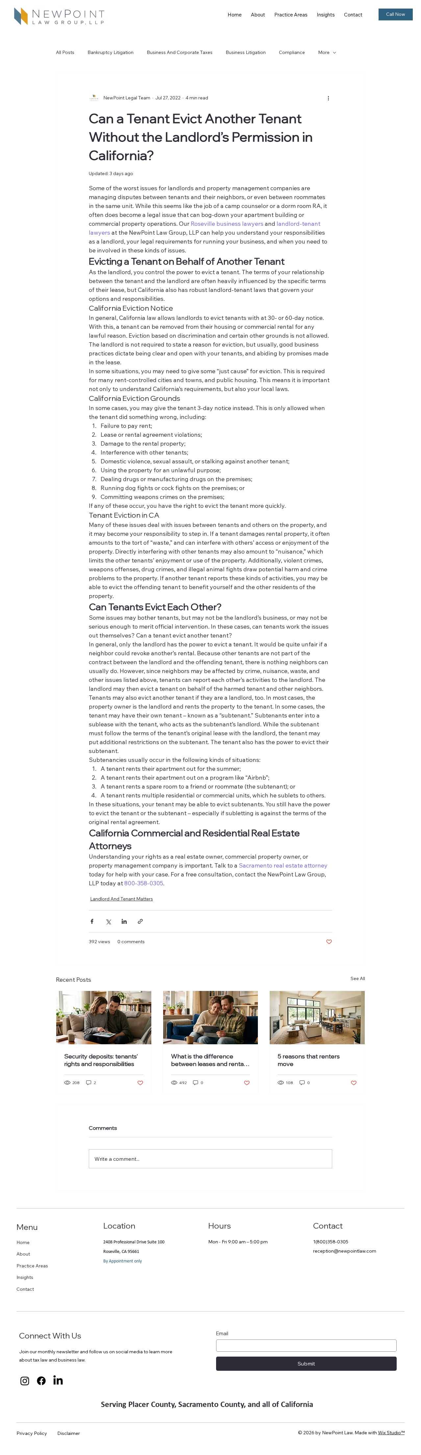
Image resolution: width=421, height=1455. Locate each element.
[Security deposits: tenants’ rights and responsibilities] (103, 1017)
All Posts (65, 52)
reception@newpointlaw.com (344, 1251)
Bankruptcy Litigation (110, 52)
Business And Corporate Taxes (179, 52)
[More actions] (328, 98)
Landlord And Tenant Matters (121, 899)
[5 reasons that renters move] (317, 1017)
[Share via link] (140, 921)
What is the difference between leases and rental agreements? (208, 1060)
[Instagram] (25, 1381)
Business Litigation (246, 52)
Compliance (292, 52)
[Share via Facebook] (92, 921)
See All (358, 978)
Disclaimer (68, 1433)
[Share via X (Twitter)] (108, 921)
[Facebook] (41, 1381)
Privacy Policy (31, 1433)
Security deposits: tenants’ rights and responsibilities (101, 1060)
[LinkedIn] (58, 1381)
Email (222, 1333)
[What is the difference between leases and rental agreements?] (210, 1017)
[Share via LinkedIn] (124, 921)
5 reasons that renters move (309, 1060)
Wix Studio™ (391, 1433)
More (324, 52)
